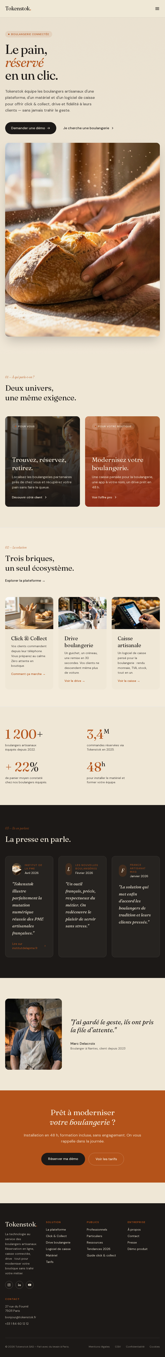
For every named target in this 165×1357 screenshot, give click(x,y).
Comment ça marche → (28, 674)
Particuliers (94, 1236)
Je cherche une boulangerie (86, 128)
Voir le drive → (74, 681)
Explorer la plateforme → (25, 580)
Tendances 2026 (98, 1249)
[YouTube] (30, 1285)
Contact (133, 1236)
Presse (132, 1242)
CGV (118, 1346)
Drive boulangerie (58, 1242)
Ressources (95, 1242)
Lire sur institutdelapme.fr (25, 946)
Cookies (155, 1346)
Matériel (51, 1255)
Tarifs (49, 1262)
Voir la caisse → (129, 681)
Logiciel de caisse (58, 1249)
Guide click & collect (101, 1255)
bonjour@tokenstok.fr (20, 1317)
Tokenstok (21, 1224)
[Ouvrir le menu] (157, 8)
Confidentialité (135, 1346)
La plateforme (56, 1229)
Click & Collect (56, 1236)
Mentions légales (99, 1346)
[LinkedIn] (19, 1285)
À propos (134, 1229)
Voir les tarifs (106, 1159)
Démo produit (138, 1249)
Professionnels (97, 1229)
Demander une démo (28, 128)
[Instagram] (9, 1285)
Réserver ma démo (63, 1158)
